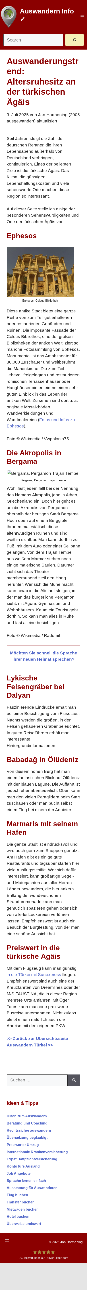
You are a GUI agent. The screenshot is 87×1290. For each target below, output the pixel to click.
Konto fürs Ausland (23, 1166)
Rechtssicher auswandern (29, 1130)
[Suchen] (74, 1080)
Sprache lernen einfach (26, 1181)
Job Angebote (19, 1173)
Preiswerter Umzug (23, 1145)
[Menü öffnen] (82, 15)
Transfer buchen (21, 1202)
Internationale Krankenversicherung (37, 1152)
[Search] (74, 40)
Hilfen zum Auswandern (27, 1116)
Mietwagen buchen (23, 1209)
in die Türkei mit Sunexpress (34, 974)
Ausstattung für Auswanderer (32, 1188)
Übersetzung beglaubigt (27, 1138)
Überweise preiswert (24, 1224)
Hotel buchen (18, 1216)
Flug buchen (17, 1195)
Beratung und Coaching (27, 1123)
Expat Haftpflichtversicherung (32, 1159)
